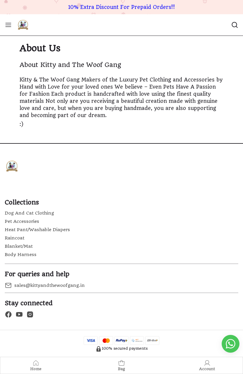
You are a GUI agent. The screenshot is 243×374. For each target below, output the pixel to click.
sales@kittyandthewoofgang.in (49, 285)
